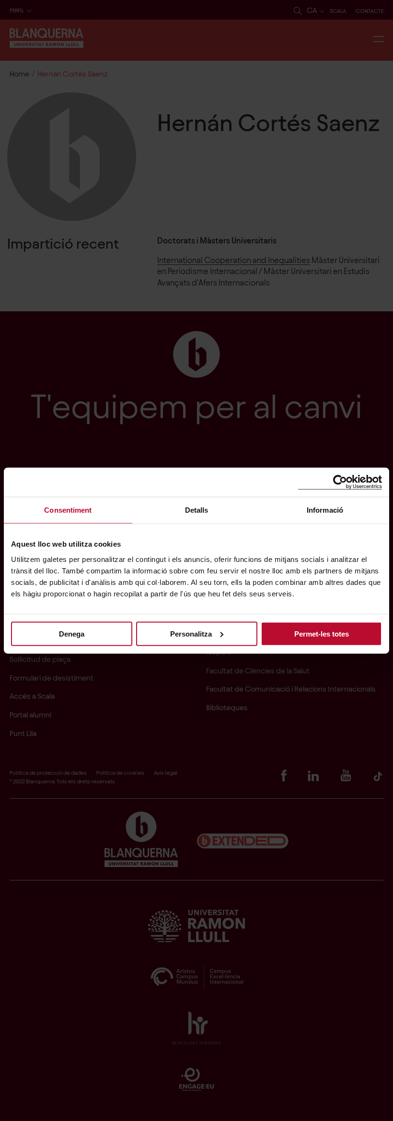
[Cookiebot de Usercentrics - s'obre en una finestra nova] (340, 482)
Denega (71, 633)
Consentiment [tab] (68, 510)
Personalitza (191, 633)
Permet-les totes (321, 633)
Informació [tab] (325, 510)
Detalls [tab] (196, 510)
